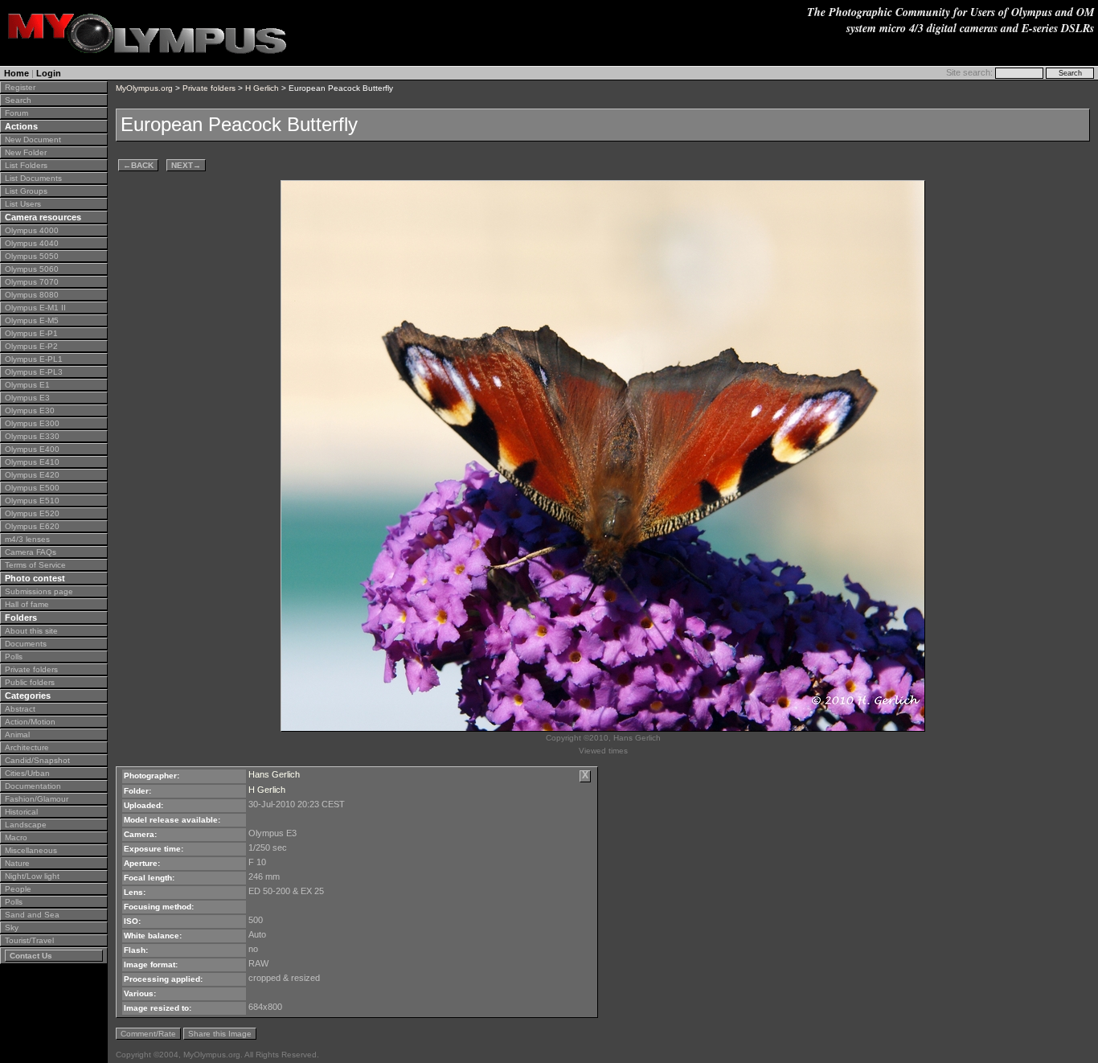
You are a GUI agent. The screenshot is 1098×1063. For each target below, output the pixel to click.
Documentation (33, 786)
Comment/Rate (148, 1033)
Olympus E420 (32, 474)
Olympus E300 (32, 423)
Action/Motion (30, 721)
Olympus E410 (32, 462)
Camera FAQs (30, 552)
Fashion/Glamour (36, 798)
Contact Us (31, 955)
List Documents (33, 178)
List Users (23, 203)
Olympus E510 (32, 500)
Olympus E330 (32, 436)
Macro (16, 837)
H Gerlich (262, 88)
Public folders (30, 682)
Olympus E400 (32, 449)
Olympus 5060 (32, 269)
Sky (11, 927)
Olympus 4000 (32, 230)
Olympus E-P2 (31, 346)
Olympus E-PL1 (34, 359)
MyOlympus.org (144, 88)
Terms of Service (35, 564)
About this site (31, 630)
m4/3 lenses (27, 539)
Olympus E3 (27, 397)
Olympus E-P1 (31, 333)
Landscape (26, 824)
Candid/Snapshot (37, 760)
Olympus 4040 (32, 243)
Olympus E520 (32, 513)
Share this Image (220, 1033)
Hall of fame (27, 604)
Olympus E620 (32, 526)
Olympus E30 (30, 410)
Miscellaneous (31, 850)
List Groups (26, 191)
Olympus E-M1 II (35, 307)
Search (18, 100)
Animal (17, 734)
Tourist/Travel (29, 940)
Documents (26, 643)
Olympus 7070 (32, 281)
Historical (21, 811)
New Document (33, 139)
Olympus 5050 (32, 256)
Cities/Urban (27, 773)
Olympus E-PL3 (34, 371)
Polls (14, 656)
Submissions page (39, 591)
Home (16, 73)
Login (48, 73)
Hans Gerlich (274, 774)
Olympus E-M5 (32, 320)
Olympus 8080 (32, 294)
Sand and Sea (32, 914)
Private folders (31, 669)
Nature (17, 863)
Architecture (27, 747)
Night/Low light (32, 876)
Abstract (20, 708)
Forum (16, 113)
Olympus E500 (32, 487)
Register (20, 87)
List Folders (26, 165)
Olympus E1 (27, 384)
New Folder (26, 152)
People (18, 888)
